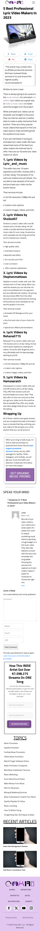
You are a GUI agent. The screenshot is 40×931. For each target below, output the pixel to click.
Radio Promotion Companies (15, 765)
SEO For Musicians (11, 787)
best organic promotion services (19, 448)
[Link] (9, 908)
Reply (23, 585)
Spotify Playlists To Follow (14, 801)
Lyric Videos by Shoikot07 (15, 216)
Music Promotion (11, 743)
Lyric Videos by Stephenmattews (15, 274)
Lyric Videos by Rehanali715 (15, 334)
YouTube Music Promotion (14, 752)
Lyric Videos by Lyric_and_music (15, 161)
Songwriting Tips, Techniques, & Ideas (19, 814)
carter (23, 512)
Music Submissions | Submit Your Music (20, 796)
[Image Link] (14, 2)
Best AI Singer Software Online (16, 761)
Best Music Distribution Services (17, 770)
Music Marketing (10, 774)
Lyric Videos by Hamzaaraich (15, 379)
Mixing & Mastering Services (15, 792)
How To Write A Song (12, 810)
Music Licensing (10, 805)
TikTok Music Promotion (13, 756)
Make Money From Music (14, 783)
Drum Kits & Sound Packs (14, 779)
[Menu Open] (30, 2)
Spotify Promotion (11, 747)
